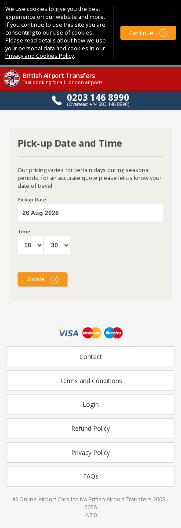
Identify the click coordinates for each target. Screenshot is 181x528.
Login (91, 404)
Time (24, 231)
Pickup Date (32, 199)
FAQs (90, 476)
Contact (91, 356)
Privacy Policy (90, 452)
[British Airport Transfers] (12, 85)
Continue (141, 33)
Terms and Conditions (90, 381)
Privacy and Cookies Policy (39, 56)
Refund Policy (90, 428)
